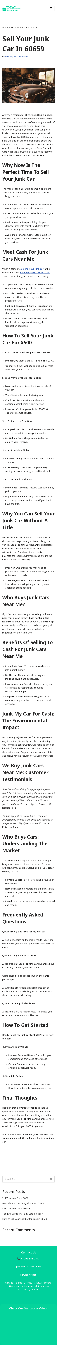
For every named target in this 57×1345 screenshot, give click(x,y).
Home (5, 27)
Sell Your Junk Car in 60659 (16, 1208)
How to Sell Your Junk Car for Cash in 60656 (25, 1218)
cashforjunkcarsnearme (16, 56)
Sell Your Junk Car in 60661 (16, 1198)
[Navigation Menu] (51, 8)
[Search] (51, 1179)
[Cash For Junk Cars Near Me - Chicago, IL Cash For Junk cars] (11, 8)
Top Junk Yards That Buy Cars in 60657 (22, 1213)
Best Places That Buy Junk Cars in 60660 (23, 1203)
